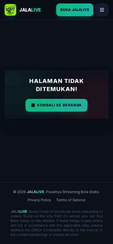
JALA (35, 192)
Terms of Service (70, 200)
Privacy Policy (39, 200)
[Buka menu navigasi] (102, 9)
